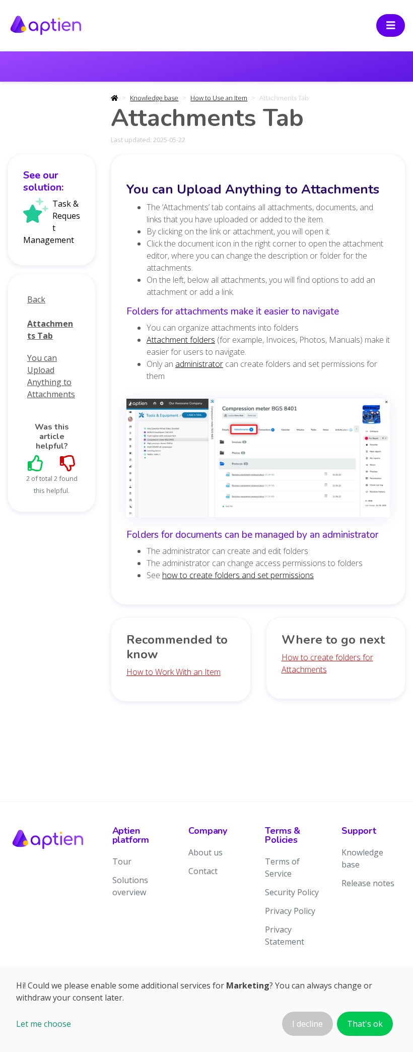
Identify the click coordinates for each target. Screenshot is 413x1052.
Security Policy (292, 892)
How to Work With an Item (173, 671)
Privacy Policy (290, 910)
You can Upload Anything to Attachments (51, 376)
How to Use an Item (218, 97)
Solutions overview (130, 886)
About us (205, 852)
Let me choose (43, 1023)
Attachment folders (181, 339)
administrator (199, 363)
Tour (121, 861)
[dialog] (206, 1009)
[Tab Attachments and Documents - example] (258, 461)
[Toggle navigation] (390, 25)
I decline (307, 1023)
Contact (203, 871)
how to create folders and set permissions (238, 575)
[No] (68, 463)
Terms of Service (282, 867)
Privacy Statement (284, 935)
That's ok (365, 1023)
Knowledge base (154, 97)
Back (36, 299)
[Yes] (36, 463)
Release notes (367, 883)
